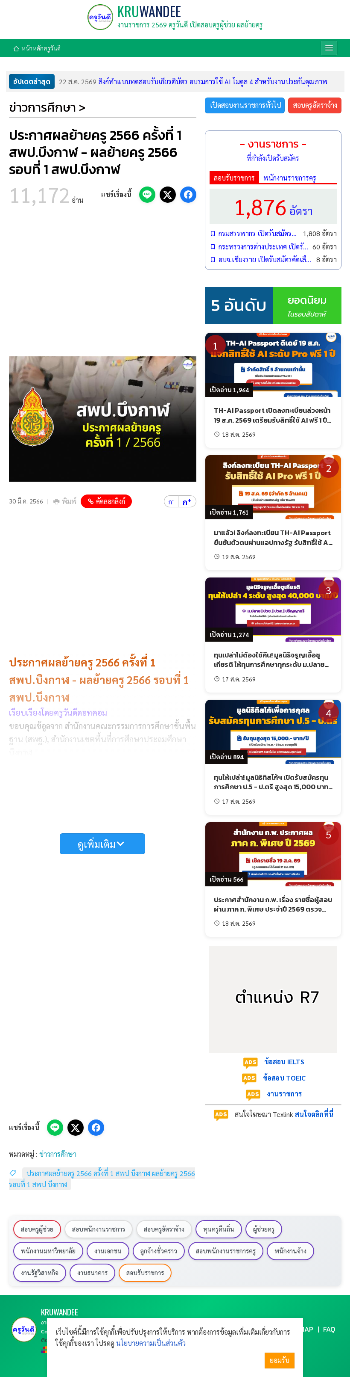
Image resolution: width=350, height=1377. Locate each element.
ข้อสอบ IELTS (284, 1061)
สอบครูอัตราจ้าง (315, 105)
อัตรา (273, 206)
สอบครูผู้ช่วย (37, 1229)
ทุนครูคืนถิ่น (218, 1229)
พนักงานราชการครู (289, 177)
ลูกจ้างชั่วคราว (158, 1251)
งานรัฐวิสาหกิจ (39, 1272)
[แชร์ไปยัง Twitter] (168, 195)
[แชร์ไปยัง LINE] (147, 195)
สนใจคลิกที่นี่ (314, 1114)
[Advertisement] (102, 284)
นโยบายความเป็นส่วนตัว (151, 1343)
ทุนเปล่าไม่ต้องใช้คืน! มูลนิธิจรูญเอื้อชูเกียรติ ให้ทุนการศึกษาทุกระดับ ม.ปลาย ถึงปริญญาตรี (269, 664)
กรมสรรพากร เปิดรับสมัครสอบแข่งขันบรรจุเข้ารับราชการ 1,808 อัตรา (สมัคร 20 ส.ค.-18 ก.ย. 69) (259, 233)
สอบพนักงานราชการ (98, 1229)
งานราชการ (284, 1093)
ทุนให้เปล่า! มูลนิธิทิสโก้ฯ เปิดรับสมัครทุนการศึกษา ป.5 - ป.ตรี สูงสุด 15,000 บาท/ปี (272, 787)
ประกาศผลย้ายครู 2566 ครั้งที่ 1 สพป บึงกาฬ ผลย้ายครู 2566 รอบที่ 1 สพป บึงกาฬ (102, 1179)
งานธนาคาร (92, 1272)
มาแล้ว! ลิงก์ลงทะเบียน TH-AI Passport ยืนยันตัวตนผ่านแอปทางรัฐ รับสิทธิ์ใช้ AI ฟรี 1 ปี (272, 542)
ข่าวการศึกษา (57, 1153)
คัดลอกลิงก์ (110, 501)
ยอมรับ (279, 1360)
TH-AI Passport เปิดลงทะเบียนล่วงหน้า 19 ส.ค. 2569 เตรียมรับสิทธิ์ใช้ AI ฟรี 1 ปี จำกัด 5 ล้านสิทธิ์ (272, 420)
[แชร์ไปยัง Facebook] (188, 195)
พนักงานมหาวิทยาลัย (48, 1251)
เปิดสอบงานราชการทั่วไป (245, 105)
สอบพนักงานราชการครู (226, 1251)
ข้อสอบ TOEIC (284, 1077)
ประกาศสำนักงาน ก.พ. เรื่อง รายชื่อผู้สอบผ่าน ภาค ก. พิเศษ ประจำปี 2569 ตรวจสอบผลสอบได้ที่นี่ (273, 909)
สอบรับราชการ (234, 177)
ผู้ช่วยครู (263, 1229)
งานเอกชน (108, 1251)
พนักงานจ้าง (290, 1251)
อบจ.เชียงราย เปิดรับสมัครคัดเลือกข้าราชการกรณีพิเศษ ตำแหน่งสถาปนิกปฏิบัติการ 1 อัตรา (265, 259)
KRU (149, 11)
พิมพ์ (69, 501)
